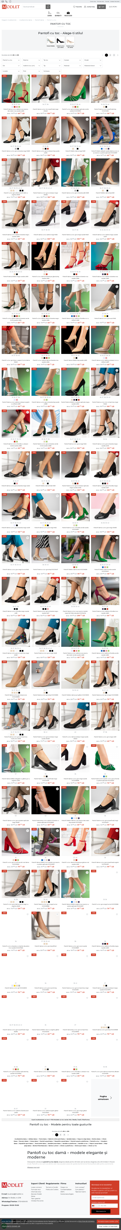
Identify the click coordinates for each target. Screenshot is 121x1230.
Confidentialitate (65, 1189)
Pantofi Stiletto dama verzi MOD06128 (75, 569)
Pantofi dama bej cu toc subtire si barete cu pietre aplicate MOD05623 (45, 821)
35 (12, 104)
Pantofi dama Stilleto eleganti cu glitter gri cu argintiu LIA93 (16, 779)
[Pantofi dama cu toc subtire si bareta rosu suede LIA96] (17, 233)
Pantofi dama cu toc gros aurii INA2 (105, 318)
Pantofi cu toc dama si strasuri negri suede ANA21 (75, 737)
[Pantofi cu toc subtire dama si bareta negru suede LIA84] (15, 316)
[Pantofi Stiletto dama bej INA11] (73, 149)
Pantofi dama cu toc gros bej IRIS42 (46, 946)
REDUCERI (68, 16)
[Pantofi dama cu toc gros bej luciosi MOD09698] (17, 693)
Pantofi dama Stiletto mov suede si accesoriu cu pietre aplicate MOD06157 (46, 863)
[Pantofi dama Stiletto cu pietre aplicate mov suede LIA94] (74, 400)
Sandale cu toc (83, 1143)
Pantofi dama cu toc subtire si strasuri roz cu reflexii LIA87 (105, 361)
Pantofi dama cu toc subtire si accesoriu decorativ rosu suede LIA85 (16, 110)
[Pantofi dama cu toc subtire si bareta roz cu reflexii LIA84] (12, 316)
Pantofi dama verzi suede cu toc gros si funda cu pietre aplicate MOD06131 (105, 779)
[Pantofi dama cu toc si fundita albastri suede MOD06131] (104, 777)
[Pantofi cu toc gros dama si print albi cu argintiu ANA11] (9, 191)
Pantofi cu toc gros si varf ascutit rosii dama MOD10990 (16, 863)
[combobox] (96, 1206)
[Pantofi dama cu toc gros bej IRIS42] (44, 944)
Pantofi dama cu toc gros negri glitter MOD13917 (75, 1111)
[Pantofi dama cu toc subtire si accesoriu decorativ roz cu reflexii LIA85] (17, 107)
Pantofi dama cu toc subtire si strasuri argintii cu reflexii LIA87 (15, 403)
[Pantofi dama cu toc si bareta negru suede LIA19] (17, 609)
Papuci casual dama (96, 1143)
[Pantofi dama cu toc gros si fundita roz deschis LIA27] (107, 484)
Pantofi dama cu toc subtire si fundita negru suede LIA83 (105, 947)
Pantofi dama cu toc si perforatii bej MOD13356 (105, 110)
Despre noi (64, 1187)
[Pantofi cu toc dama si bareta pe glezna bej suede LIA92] (44, 274)
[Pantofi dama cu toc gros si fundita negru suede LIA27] (105, 484)
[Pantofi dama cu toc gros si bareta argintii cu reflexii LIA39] (15, 525)
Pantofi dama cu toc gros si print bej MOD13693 (46, 989)
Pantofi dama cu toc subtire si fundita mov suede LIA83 (105, 612)
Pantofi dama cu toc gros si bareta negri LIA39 (16, 527)
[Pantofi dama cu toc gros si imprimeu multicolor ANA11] (16, 191)
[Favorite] (77, 7)
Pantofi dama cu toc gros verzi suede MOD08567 (75, 947)
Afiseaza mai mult (33, 1167)
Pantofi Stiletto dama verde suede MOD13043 (105, 570)
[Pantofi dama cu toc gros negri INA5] (76, 442)
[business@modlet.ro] (3, 1)
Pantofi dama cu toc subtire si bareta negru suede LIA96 (16, 235)
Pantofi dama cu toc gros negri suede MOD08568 (75, 779)
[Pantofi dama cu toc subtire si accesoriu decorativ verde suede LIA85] (19, 107)
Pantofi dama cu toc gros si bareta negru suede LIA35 (105, 445)
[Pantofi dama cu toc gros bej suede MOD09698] (15, 693)
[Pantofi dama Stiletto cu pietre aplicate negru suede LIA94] (76, 400)
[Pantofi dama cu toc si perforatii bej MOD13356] (104, 107)
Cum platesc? (79, 1189)
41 (21, 188)
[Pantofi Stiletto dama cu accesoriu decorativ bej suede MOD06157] (106, 149)
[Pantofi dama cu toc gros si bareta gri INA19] (16, 149)
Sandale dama (71, 1139)
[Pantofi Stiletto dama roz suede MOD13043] (105, 567)
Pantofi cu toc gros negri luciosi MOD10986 (105, 904)
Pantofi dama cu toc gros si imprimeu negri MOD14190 (75, 989)
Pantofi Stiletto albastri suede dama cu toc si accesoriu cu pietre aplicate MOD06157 (105, 152)
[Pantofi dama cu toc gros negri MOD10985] (47, 693)
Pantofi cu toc (94, 1141)
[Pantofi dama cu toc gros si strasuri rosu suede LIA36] (48, 149)
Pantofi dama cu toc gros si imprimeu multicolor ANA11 (15, 737)
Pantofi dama (39, 20)
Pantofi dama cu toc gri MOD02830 (16, 988)
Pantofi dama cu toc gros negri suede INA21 (75, 234)
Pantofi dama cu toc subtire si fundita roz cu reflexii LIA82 (75, 319)
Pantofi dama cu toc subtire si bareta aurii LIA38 (16, 1111)
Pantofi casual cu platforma (79, 1141)
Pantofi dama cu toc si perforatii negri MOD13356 (45, 779)
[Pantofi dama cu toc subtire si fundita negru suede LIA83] (105, 274)
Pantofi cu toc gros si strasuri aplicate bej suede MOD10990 (15, 1072)
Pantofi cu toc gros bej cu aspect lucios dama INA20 (16, 361)
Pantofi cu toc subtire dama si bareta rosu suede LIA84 (45, 361)
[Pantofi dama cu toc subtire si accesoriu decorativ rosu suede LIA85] (15, 107)
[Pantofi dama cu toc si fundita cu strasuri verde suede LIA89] (17, 442)
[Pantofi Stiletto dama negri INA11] (77, 149)
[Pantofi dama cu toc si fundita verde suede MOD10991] (76, 525)
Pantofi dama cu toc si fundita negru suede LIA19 (16, 612)
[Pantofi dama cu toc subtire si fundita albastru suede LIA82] (72, 316)
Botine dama (96, 1139)
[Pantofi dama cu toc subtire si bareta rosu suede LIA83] (107, 274)
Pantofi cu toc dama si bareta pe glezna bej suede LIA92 (45, 277)
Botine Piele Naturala (40, 1145)
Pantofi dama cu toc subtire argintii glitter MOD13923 (45, 1111)
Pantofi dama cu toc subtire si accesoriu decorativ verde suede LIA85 (75, 654)
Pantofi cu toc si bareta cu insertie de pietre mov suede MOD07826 (15, 947)
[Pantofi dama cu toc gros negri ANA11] (22, 191)
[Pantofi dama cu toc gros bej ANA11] (13, 191)
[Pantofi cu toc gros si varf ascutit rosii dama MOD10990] (75, 107)
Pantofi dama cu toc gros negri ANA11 (45, 653)
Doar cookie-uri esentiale (108, 1226)
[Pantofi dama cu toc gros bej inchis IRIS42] (47, 944)
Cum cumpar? (80, 1187)
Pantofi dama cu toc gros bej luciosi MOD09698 (16, 696)
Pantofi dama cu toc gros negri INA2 (46, 527)
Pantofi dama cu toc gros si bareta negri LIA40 (16, 485)
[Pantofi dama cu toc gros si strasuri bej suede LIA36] (43, 149)
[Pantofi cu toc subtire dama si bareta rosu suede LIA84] (17, 316)
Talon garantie (35, 1198)
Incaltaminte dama (25, 20)
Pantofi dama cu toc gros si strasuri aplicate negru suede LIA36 (75, 486)
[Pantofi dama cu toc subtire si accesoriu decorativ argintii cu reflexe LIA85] (12, 107)
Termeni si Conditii (52, 1187)
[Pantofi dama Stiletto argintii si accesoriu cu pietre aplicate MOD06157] (104, 149)
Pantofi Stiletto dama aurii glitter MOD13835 (75, 695)
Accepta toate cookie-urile (108, 1221)
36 (14, 104)
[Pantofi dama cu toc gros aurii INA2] (105, 316)
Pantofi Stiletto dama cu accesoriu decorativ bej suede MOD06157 (75, 821)
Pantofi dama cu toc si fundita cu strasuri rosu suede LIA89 (75, 1072)
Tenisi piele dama (40, 1143)
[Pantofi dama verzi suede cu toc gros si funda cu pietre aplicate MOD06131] (106, 777)
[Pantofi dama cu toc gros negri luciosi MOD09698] (19, 693)
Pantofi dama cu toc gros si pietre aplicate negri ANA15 (16, 821)
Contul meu (93, 1)
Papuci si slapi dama (84, 1139)
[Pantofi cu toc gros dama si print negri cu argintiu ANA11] (20, 191)
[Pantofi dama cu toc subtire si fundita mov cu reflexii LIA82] (74, 316)
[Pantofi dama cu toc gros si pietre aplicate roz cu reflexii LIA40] (17, 484)
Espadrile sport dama (26, 1143)
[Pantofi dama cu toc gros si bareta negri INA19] (18, 149)
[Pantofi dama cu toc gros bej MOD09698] (12, 693)
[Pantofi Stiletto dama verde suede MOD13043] (107, 567)
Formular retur (100, 1)
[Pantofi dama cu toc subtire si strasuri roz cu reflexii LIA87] (106, 358)
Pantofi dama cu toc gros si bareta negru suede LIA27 (45, 612)
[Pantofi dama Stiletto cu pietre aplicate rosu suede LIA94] (79, 400)
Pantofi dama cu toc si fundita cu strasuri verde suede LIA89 (16, 445)
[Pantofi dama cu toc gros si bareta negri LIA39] (17, 525)
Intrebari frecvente (114, 1)
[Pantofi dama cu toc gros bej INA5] (74, 442)
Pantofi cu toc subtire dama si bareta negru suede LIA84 (45, 319)
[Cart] (101, 7)
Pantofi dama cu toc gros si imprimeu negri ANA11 (16, 654)
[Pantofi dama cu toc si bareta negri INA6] (48, 1069)
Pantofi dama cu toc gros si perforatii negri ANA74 (16, 1030)
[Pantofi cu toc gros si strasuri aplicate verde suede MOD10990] (77, 107)
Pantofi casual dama (46, 1141)
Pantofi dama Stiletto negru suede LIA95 (15, 276)
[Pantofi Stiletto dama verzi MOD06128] (76, 567)
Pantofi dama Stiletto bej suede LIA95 (75, 360)
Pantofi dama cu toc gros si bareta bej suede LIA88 (45, 403)
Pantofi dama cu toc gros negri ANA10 (105, 527)
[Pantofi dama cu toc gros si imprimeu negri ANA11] (18, 191)
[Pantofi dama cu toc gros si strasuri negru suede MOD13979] (106, 986)
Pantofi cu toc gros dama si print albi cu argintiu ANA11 (16, 193)
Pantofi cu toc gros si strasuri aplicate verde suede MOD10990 (75, 110)
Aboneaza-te (101, 1211)
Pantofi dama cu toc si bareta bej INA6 (45, 1071)
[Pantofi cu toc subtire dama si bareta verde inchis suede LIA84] (19, 316)
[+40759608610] (6, 1)
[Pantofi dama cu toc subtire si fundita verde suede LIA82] (79, 316)
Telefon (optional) (98, 1202)
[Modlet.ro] (11, 6)
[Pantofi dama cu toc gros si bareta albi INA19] (13, 149)
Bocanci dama (23, 1141)
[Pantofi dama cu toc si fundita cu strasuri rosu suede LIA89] (15, 442)
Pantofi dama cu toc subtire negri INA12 (46, 234)
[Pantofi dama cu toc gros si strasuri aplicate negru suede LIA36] (45, 149)
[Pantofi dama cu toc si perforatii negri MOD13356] (106, 107)
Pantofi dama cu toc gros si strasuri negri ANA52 (45, 193)
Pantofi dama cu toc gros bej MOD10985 (45, 695)
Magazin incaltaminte (9, 20)
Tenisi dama (43, 1139)
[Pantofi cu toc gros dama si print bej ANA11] (11, 191)
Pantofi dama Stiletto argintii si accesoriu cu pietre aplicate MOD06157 (75, 905)
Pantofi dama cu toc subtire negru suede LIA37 (105, 235)
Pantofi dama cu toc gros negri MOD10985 (105, 695)
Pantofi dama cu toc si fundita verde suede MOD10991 (75, 528)
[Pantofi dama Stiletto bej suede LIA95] (15, 274)
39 (106, 104)
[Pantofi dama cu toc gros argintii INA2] (103, 316)
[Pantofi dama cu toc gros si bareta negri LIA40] (15, 484)
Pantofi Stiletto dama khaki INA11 (45, 485)
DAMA (50, 16)
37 (16, 104)
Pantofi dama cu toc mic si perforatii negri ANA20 (45, 110)
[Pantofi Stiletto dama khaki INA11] (75, 149)
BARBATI (58, 16)
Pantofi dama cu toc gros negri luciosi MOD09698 (45, 905)
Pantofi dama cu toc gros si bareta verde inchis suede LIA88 (45, 445)
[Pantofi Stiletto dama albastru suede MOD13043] (103, 567)
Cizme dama (34, 1141)
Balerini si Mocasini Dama (56, 1139)
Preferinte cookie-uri (11, 1226)
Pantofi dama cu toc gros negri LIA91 (105, 737)
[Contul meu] (89, 7)
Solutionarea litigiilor (67, 1194)
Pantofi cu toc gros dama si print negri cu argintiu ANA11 (15, 905)
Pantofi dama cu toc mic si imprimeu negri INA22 (105, 403)
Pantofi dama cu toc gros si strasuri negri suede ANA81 (45, 737)
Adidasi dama (33, 1139)
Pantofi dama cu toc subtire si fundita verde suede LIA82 (105, 654)
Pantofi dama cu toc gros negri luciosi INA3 (16, 569)
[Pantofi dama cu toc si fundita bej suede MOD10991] (74, 525)
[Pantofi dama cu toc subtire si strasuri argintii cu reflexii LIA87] (104, 358)
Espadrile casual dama (62, 1141)
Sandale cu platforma (69, 1143)
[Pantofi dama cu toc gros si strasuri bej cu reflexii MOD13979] (104, 986)
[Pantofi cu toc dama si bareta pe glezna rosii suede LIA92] (47, 274)
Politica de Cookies (52, 1189)
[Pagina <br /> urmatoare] (117, 55)
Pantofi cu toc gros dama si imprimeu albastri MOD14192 (105, 1072)
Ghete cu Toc (92, 1145)
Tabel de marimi (80, 1192)
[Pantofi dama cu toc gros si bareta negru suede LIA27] (103, 484)
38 (19, 104)
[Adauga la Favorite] (27, 77)
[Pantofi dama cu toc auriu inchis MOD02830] (15, 986)
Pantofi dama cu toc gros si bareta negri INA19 (16, 151)
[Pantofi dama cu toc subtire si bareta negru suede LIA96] (15, 233)
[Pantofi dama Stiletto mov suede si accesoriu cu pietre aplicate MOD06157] (108, 149)
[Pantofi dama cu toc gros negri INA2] (107, 316)
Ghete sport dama (80, 1145)
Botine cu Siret (53, 1145)
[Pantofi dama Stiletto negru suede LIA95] (17, 274)
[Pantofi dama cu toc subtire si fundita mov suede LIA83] (103, 274)
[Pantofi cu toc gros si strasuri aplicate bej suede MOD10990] (73, 107)
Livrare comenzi (36, 1187)
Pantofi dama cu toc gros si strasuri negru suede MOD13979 (105, 989)
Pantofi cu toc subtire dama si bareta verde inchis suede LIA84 (16, 319)
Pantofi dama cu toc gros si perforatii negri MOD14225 (105, 821)
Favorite (107, 1)
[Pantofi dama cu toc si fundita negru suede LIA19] (15, 609)
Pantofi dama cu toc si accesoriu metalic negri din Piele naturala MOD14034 (75, 612)
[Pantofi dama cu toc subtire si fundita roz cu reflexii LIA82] (76, 316)
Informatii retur (36, 1192)
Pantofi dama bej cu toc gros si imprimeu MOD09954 (75, 1030)
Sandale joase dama (54, 1143)
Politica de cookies (86, 1221)
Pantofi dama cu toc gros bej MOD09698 (105, 1029)
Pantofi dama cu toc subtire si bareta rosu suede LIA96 (75, 277)
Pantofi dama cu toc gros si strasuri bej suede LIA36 (45, 152)
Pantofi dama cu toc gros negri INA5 (75, 444)
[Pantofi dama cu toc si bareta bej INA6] (45, 1069)
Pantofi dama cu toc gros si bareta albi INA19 (75, 193)
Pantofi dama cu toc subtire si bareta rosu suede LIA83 (105, 277)
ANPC (62, 1192)
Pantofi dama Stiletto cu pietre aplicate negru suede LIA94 (75, 403)
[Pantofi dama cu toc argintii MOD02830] (12, 986)
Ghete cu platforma (66, 1145)
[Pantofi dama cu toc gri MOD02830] (19, 986)
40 (79, 104)
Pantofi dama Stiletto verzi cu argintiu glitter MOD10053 (45, 1030)
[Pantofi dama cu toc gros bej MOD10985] (44, 693)
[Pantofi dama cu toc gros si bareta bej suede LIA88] (44, 400)
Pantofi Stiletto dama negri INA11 (75, 151)
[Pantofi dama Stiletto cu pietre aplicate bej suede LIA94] (72, 400)
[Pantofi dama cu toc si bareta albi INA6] (43, 1069)
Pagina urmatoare (103, 1097)
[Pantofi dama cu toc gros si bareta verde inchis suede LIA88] (47, 400)
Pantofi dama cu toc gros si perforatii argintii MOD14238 (105, 863)
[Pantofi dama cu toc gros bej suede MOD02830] (17, 986)
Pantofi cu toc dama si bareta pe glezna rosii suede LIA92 (75, 863)
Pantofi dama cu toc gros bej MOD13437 (45, 569)
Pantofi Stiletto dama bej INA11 (105, 193)
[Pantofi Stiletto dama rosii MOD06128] (74, 567)
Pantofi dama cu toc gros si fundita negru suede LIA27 (105, 486)
